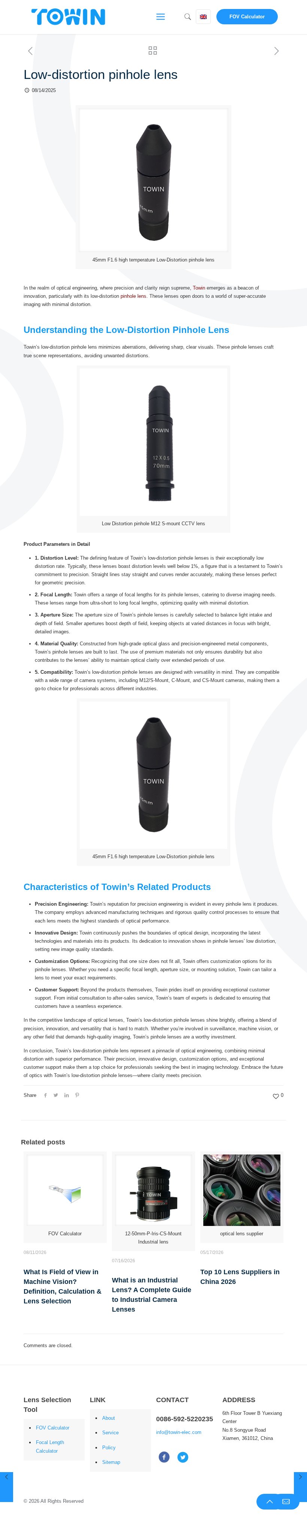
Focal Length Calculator (50, 1446)
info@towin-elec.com (178, 1432)
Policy (109, 1447)
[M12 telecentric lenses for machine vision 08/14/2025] (6, 1487)
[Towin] (69, 17)
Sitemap (111, 1462)
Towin (199, 288)
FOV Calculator (247, 16)
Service (110, 1432)
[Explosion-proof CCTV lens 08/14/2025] (300, 1487)
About (108, 1418)
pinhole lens (133, 296)
